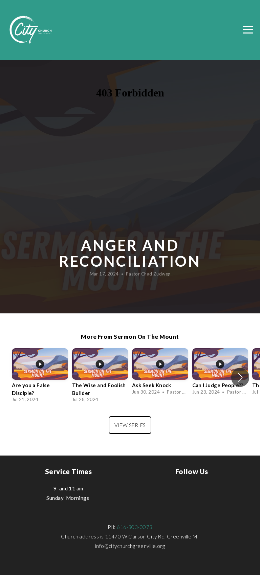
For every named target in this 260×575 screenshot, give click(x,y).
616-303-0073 (134, 527)
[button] (240, 377)
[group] (40, 377)
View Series (130, 425)
